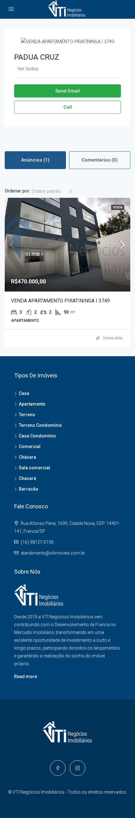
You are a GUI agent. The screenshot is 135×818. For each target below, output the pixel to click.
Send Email (67, 91)
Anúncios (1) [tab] (35, 160)
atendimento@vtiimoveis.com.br (53, 553)
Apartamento (32, 404)
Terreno (27, 414)
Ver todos (27, 69)
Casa (24, 393)
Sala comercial (34, 467)
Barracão (28, 488)
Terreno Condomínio (40, 425)
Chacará (27, 478)
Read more (25, 676)
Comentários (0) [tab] (100, 160)
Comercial (29, 446)
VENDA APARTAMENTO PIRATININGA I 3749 (60, 301)
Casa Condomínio (37, 435)
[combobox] (52, 191)
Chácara (27, 457)
